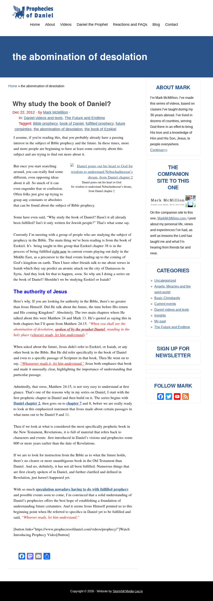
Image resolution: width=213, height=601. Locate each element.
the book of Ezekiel (100, 129)
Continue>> (158, 150)
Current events (165, 304)
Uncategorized (165, 280)
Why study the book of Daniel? (61, 103)
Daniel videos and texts (43, 118)
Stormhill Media (123, 591)
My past (160, 321)
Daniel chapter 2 (27, 403)
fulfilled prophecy (100, 123)
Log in (139, 591)
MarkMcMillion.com (171, 218)
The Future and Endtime (85, 118)
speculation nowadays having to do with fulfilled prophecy (82, 489)
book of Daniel (72, 123)
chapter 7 (74, 403)
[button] (183, 25)
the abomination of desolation (58, 129)
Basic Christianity (167, 298)
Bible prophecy (45, 123)
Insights (160, 315)
